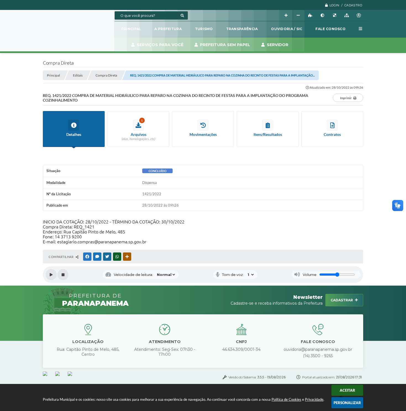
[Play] (51, 274)
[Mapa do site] (346, 15)
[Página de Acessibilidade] (358, 15)
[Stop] (62, 274)
